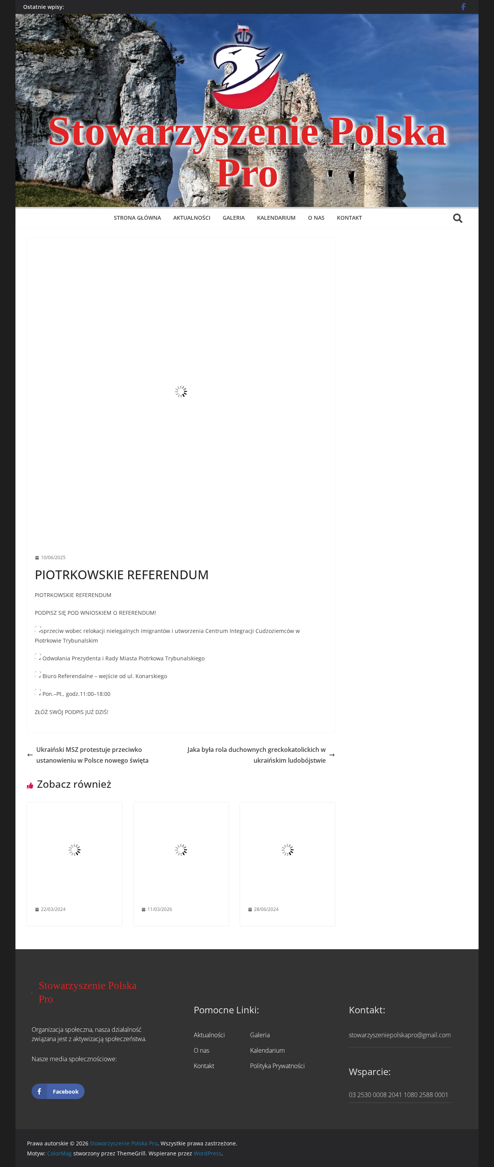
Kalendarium (276, 217)
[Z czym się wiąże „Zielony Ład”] (74, 808)
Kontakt (349, 217)
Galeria (234, 217)
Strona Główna (137, 217)
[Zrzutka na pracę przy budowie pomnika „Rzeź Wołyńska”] (287, 808)
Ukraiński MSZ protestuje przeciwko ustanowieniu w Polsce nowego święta (92, 755)
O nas (316, 217)
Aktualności (191, 217)
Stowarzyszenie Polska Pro (247, 151)
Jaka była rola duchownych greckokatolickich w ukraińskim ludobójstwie (257, 755)
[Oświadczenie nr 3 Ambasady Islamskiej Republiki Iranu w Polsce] (181, 808)
